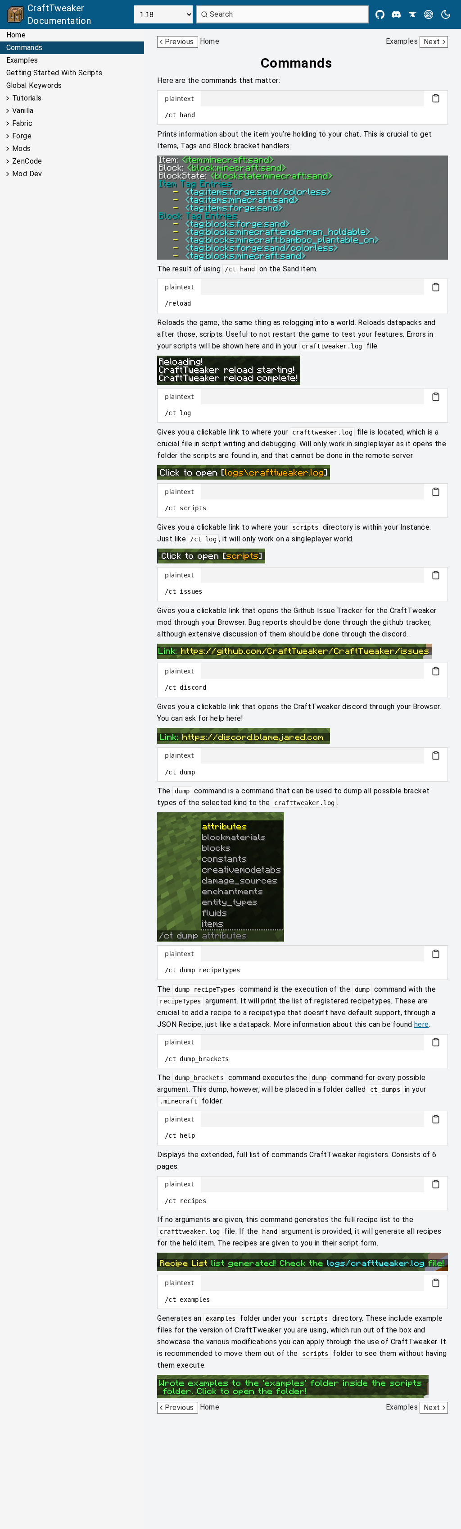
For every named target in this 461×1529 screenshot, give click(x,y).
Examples (22, 60)
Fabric (22, 123)
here (421, 1024)
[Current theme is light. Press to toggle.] (446, 14)
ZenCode (27, 161)
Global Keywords (34, 85)
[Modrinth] (428, 14)
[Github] (380, 14)
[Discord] (396, 14)
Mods (21, 148)
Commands (24, 47)
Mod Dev (27, 173)
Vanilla (23, 110)
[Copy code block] (436, 98)
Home (16, 35)
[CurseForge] (412, 14)
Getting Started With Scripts (54, 73)
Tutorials (27, 98)
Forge (22, 136)
